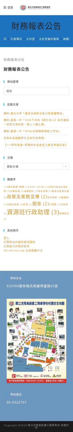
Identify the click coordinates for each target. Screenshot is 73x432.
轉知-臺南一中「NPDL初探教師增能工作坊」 (32, 131)
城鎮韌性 (31, 191)
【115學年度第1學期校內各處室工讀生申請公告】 (36, 145)
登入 (6, 238)
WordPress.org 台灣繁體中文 (23, 250)
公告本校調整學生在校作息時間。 (25, 138)
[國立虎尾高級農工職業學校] (5, 39)
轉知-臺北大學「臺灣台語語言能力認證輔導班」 (34, 113)
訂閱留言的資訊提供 (17, 246)
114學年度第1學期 (16, 186)
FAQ (43, 186)
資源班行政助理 (33, 212)
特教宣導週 (15, 204)
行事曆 (55, 204)
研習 (27, 204)
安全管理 (45, 191)
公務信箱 (17, 191)
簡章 (40, 203)
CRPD (33, 186)
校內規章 (54, 197)
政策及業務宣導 (27, 196)
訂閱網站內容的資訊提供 (19, 242)
